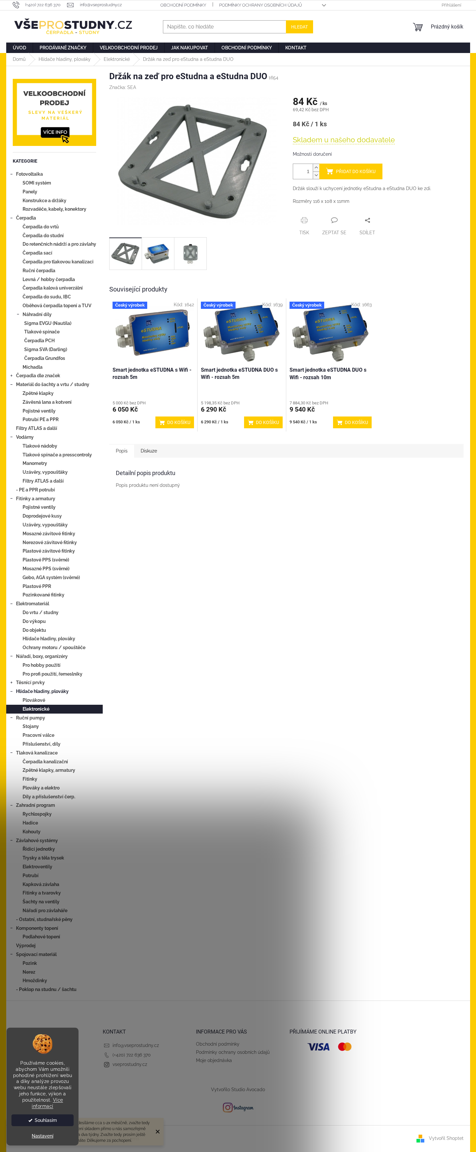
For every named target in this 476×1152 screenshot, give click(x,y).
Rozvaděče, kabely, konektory (54, 209)
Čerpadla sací (37, 253)
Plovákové (34, 700)
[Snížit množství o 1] (316, 175)
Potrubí (31, 875)
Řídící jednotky (39, 849)
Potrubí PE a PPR (41, 419)
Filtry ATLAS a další (36, 428)
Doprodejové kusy (42, 516)
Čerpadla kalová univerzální (53, 288)
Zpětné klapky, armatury (49, 770)
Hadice (30, 822)
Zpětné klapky (38, 393)
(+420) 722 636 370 (132, 1054)
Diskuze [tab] (149, 450)
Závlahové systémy (37, 840)
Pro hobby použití (42, 665)
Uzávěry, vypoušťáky (45, 472)
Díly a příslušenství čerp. (49, 796)
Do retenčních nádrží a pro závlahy (59, 244)
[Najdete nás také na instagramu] (238, 1107)
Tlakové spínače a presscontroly (57, 454)
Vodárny (25, 437)
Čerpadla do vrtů (41, 226)
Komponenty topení (37, 928)
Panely (30, 191)
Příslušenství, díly (42, 744)
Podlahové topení (41, 936)
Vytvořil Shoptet (446, 1138)
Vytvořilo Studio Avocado (238, 1089)
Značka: (122, 87)
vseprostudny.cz (130, 1064)
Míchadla (33, 367)
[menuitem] (19, 48)
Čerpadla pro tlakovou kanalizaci (58, 261)
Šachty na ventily (41, 901)
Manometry (35, 463)
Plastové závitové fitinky (49, 551)
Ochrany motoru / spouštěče (54, 647)
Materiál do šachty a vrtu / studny (52, 384)
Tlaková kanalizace (37, 752)
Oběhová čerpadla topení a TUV (57, 305)
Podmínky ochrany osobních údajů (260, 5)
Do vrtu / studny (41, 612)
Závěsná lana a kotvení (47, 402)
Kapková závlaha (41, 884)
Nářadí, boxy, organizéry (42, 656)
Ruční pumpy (30, 717)
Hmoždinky (35, 980)
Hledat (299, 26)
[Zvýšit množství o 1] (316, 167)
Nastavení (42, 1136)
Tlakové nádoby (40, 446)
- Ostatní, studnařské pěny (44, 919)
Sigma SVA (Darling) (45, 349)
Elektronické (36, 709)
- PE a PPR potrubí (35, 489)
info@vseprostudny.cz (136, 1045)
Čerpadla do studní (43, 235)
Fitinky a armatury (35, 498)
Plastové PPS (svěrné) (46, 559)
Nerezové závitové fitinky (50, 542)
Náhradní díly (37, 314)
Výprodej (26, 945)
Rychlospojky (37, 814)
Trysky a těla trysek (43, 857)
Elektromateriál (32, 603)
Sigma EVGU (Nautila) (47, 323)
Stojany (31, 726)
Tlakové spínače (42, 331)
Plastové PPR (37, 586)
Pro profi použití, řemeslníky (52, 674)
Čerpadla (26, 218)
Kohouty (32, 831)
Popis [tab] (122, 450)
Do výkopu (34, 621)
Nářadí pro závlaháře (45, 910)
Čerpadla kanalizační (45, 761)
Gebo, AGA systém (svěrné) (51, 577)
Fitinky (30, 779)
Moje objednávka (214, 1060)
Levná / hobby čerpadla (49, 279)
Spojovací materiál (36, 954)
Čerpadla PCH (39, 340)
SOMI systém (37, 183)
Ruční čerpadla (39, 270)
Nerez (29, 972)
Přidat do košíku (356, 171)
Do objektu (34, 630)
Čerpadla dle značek (38, 375)
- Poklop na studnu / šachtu (46, 989)
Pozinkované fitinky (43, 594)
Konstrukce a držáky (44, 200)
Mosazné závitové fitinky (49, 533)
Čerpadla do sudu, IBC (47, 296)
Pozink (30, 963)
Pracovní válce (38, 735)
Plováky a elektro (41, 787)
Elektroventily (37, 866)
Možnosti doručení (312, 154)
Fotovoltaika (29, 174)
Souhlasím (46, 1120)
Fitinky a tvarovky (42, 892)
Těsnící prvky (30, 682)
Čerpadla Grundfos (44, 358)
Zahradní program (35, 805)
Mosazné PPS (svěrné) (46, 568)
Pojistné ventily (39, 411)
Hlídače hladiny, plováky (49, 638)
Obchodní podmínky (183, 5)
